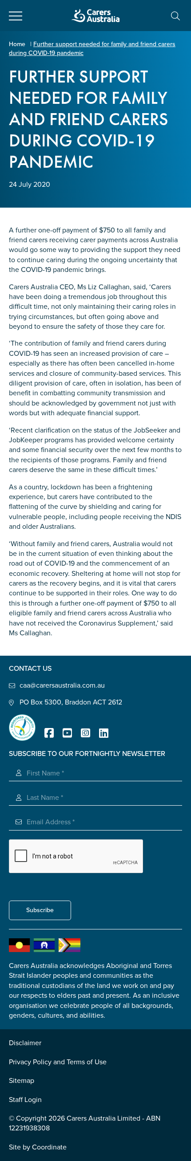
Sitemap (21, 1080)
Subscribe (40, 910)
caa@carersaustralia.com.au (62, 685)
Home (17, 44)
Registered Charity (22, 727)
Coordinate (49, 1147)
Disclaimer (25, 1043)
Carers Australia (95, 15)
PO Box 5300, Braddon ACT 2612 (71, 702)
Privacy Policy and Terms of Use (58, 1062)
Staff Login (25, 1099)
